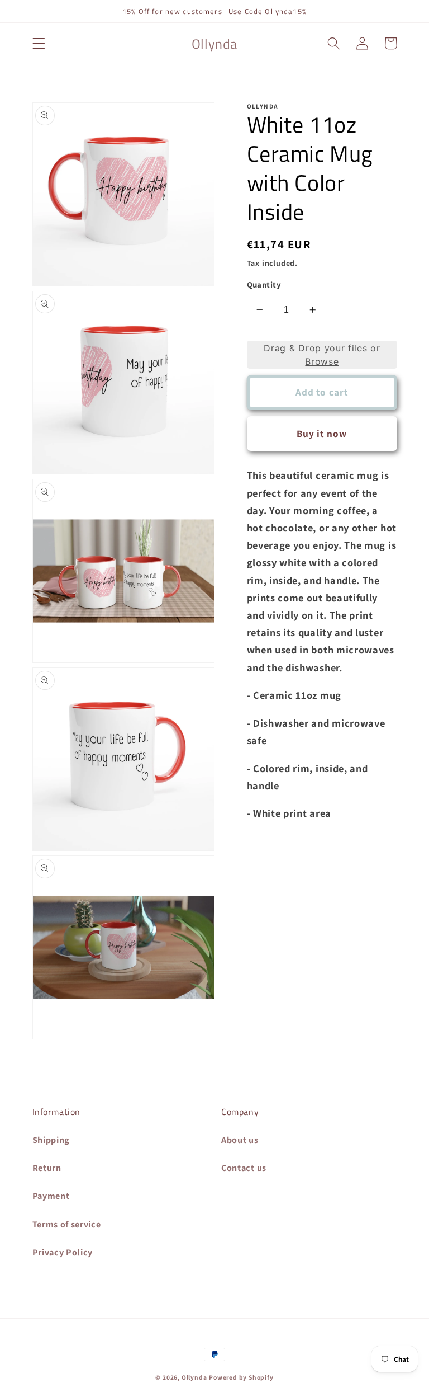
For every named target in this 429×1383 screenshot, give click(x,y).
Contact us (243, 1168)
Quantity (264, 284)
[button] (39, 43)
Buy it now (322, 433)
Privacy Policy (62, 1252)
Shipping (51, 1140)
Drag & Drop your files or (322, 354)
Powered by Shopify (241, 1377)
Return (46, 1168)
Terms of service (66, 1224)
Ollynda (194, 1377)
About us (240, 1140)
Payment (51, 1196)
